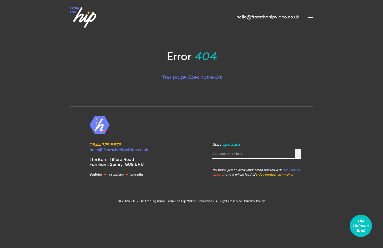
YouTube (96, 175)
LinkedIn (136, 175)
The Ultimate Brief (361, 226)
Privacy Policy (254, 201)
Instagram (116, 175)
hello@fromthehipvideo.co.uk (267, 17)
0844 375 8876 (105, 145)
